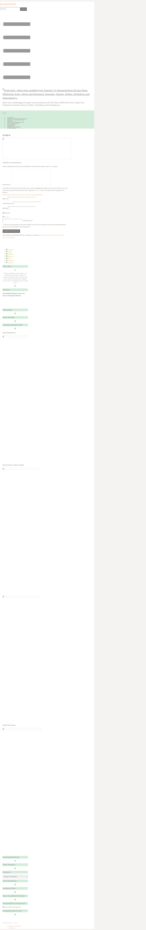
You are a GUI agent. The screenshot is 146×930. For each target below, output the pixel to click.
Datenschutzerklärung (14, 926)
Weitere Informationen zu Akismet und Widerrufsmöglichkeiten (23, 195)
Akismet (37, 190)
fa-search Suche (8, 3)
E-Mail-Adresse (8, 203)
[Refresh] (6, 217)
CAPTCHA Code (27, 221)
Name (5, 199)
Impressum (11, 928)
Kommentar (7, 185)
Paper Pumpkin (11, 128)
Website (5, 208)
